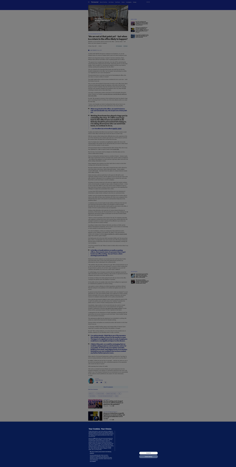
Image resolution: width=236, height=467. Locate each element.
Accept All (148, 453)
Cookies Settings (148, 456)
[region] (118, 444)
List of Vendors (93, 461)
